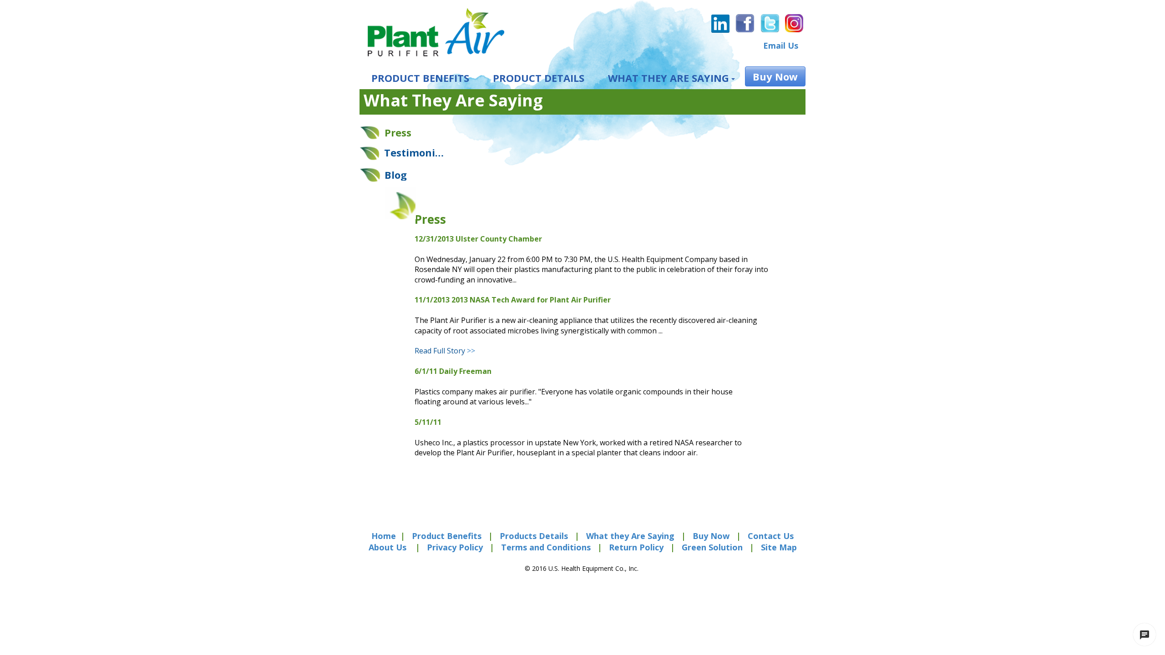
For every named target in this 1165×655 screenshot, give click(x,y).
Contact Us (771, 535)
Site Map (779, 547)
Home (383, 535)
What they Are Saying (630, 535)
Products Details (534, 535)
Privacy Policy (455, 547)
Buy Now (712, 535)
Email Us (780, 45)
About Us (387, 547)
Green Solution (712, 547)
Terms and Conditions (545, 547)
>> (445, 351)
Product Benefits (448, 535)
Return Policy (636, 547)
